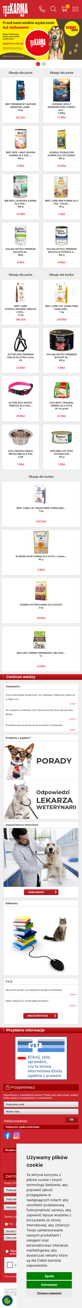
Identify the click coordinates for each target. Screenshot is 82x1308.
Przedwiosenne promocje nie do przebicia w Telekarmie (34, 725)
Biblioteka (12, 903)
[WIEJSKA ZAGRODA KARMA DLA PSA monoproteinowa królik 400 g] (20, 186)
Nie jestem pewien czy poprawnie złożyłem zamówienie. (34, 990)
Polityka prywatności (15, 1120)
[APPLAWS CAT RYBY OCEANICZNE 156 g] (61, 436)
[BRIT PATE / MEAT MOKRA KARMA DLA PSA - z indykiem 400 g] (20, 138)
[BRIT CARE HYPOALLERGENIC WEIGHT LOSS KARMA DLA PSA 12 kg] (20, 292)
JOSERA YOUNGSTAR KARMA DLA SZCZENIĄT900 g (61, 155)
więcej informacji (38, 1015)
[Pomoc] (42, 9)
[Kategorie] (75, 9)
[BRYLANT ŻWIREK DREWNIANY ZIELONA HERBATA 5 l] (41, 638)
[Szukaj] (53, 9)
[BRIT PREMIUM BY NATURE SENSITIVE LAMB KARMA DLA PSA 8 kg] (20, 90)
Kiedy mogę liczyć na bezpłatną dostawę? (27, 1001)
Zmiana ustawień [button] (49, 1293)
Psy (11, 1224)
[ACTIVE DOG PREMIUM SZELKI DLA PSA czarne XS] (20, 340)
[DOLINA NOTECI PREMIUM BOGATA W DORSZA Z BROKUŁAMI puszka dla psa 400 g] (61, 234)
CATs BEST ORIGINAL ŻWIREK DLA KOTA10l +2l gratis (61, 405)
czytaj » (73, 703)
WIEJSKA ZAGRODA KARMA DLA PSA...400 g (20, 203)
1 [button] (38, 64)
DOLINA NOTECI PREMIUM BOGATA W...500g (21, 252)
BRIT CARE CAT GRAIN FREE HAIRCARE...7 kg (61, 309)
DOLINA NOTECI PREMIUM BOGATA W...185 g (62, 357)
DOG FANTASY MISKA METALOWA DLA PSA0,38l (20, 454)
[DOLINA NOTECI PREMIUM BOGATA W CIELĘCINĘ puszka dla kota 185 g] (61, 340)
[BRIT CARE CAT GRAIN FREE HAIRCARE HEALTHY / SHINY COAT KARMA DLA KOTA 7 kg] (61, 293)
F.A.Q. (9, 981)
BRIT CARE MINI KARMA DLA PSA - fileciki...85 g (61, 203)
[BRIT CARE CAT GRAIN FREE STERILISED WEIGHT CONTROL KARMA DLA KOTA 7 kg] (41, 494)
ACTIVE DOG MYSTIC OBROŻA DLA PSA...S (20, 405)
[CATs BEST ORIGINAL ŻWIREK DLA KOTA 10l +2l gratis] (61, 388)
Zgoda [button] (49, 1276)
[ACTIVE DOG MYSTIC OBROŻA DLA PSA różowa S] (20, 388)
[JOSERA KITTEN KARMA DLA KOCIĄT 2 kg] (41, 590)
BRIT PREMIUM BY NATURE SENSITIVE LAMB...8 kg (20, 107)
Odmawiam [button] (49, 1284)
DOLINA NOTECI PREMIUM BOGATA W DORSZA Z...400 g (62, 252)
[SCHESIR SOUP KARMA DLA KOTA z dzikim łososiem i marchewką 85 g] (41, 542)
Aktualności (13, 686)
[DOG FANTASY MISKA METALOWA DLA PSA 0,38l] (20, 436)
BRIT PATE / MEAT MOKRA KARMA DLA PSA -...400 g (20, 155)
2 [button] (44, 64)
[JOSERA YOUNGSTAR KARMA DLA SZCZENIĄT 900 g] (61, 138)
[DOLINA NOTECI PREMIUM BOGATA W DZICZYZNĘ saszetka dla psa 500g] (20, 234)
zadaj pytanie (36, 892)
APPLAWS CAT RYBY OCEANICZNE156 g (61, 454)
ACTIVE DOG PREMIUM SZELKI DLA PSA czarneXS (20, 357)
